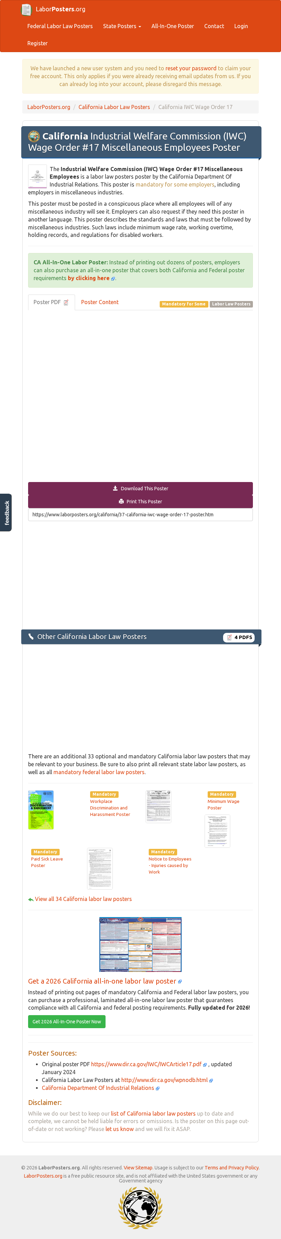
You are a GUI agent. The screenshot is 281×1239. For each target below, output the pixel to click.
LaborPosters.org (48, 107)
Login (241, 26)
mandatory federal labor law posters (99, 772)
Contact (214, 26)
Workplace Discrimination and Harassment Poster (110, 807)
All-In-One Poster (172, 26)
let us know (120, 1129)
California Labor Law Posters (114, 107)
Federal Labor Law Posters (60, 26)
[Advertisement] (140, 575)
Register (37, 43)
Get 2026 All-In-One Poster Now (67, 1021)
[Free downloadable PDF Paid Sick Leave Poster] (217, 831)
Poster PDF (48, 302)
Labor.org (60, 8)
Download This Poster (143, 488)
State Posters (120, 26)
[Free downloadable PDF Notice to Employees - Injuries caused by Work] (100, 868)
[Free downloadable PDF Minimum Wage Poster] (158, 806)
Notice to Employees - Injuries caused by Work (170, 865)
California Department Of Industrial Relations (99, 1088)
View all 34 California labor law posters (83, 899)
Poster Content (100, 302)
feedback (7, 513)
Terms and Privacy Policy (232, 1167)
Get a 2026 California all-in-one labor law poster (103, 981)
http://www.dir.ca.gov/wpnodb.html (165, 1080)
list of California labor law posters (153, 1113)
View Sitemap (138, 1167)
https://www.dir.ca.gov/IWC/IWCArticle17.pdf (147, 1064)
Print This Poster (143, 501)
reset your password (191, 68)
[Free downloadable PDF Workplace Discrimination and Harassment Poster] (41, 809)
